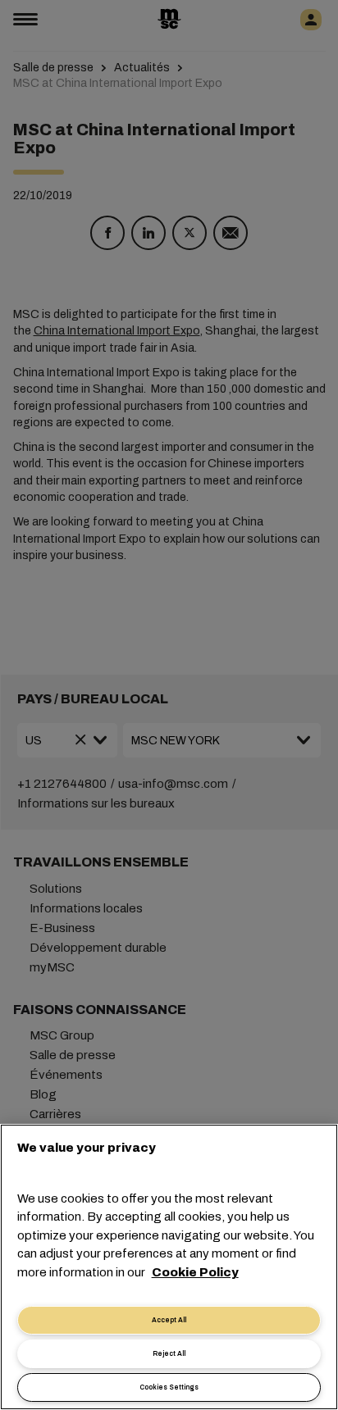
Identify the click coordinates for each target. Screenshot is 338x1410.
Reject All (169, 1354)
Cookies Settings (169, 1387)
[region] (169, 1267)
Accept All (169, 1320)
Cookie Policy (195, 1272)
